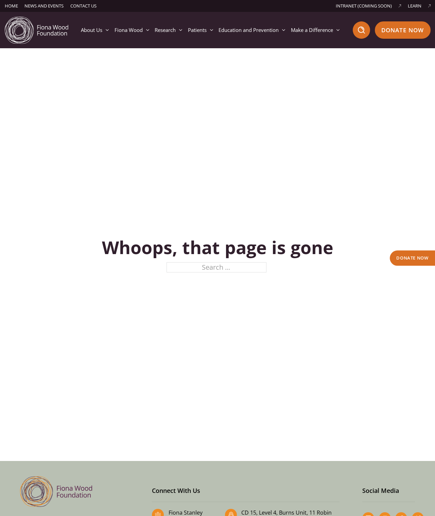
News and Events (44, 6)
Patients (197, 29)
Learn (414, 6)
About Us (91, 29)
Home (11, 6)
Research (165, 29)
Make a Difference (312, 29)
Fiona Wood (129, 29)
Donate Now (402, 30)
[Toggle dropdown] (107, 30)
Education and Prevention (249, 29)
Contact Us (83, 6)
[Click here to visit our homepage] (37, 29)
